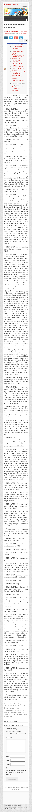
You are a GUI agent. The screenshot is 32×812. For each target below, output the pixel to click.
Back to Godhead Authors (12, 787)
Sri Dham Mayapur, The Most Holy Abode (18, 48)
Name (8, 756)
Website (8, 764)
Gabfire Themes (14, 808)
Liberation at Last (17, 67)
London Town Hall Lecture (17, 52)
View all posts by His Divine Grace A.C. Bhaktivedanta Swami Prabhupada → (15, 714)
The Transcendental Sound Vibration (18, 56)
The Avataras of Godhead (17, 77)
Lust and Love (16, 75)
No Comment (24, 33)
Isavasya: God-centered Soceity (17, 59)
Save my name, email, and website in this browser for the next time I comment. (16, 772)
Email (8, 760)
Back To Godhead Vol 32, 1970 (16, 44)
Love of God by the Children (18, 69)
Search (25, 6)
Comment (9, 737)
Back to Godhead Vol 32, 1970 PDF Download (18, 88)
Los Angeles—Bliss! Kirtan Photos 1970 (18, 72)
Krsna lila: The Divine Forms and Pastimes (17, 63)
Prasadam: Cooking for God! (18, 81)
